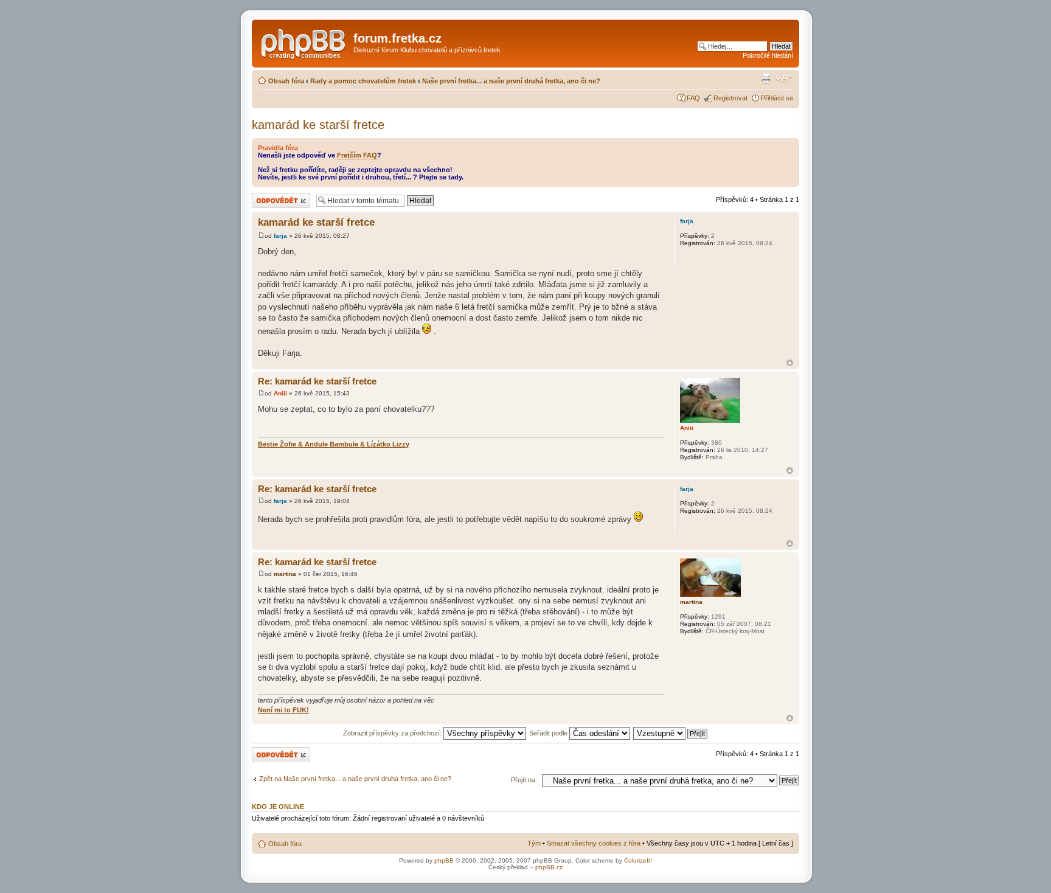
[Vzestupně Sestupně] (671, 733)
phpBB (444, 860)
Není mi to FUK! (283, 710)
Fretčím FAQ (357, 155)
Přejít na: (524, 780)
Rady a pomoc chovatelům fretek (363, 81)
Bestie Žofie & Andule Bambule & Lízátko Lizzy (333, 444)
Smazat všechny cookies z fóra (593, 843)
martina (285, 574)
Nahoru (789, 363)
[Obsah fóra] (304, 42)
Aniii (280, 393)
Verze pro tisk (765, 78)
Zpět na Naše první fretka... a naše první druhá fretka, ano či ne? (355, 778)
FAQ (693, 98)
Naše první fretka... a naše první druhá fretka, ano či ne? (511, 81)
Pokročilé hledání (768, 55)
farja (280, 235)
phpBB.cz (549, 867)
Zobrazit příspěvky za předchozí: (393, 733)
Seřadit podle (549, 733)
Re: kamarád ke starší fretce (317, 381)
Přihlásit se (777, 98)
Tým (534, 843)
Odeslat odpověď (277, 196)
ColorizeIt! (638, 860)
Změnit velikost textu (784, 78)
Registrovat (730, 98)
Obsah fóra (286, 81)
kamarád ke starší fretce (318, 124)
